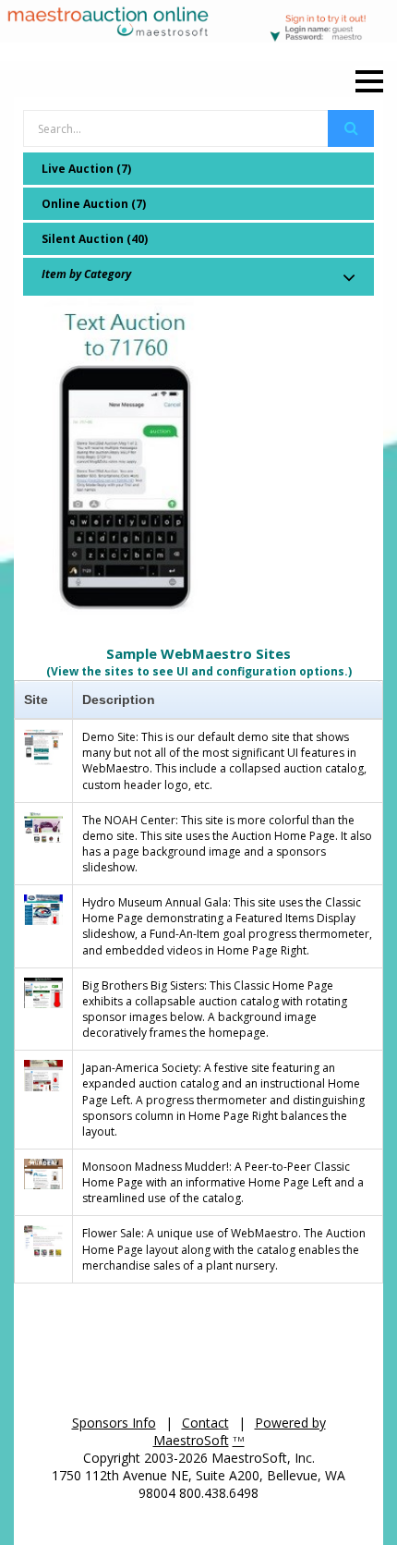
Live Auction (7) (86, 168)
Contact (205, 1422)
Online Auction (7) (94, 204)
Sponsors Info (114, 1422)
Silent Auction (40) (95, 239)
